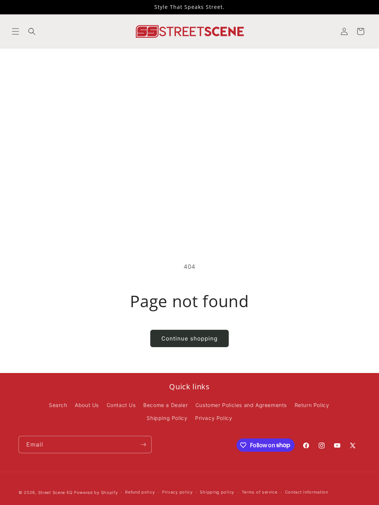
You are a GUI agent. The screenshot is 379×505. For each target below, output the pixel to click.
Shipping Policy (167, 418)
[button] (15, 31)
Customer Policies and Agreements (241, 405)
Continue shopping (189, 338)
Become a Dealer (165, 405)
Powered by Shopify (96, 492)
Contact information (306, 492)
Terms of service (260, 492)
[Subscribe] (143, 444)
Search (58, 405)
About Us (87, 405)
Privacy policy (177, 492)
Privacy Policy (213, 418)
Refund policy (140, 492)
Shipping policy (217, 492)
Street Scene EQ (55, 492)
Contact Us (121, 405)
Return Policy (312, 405)
